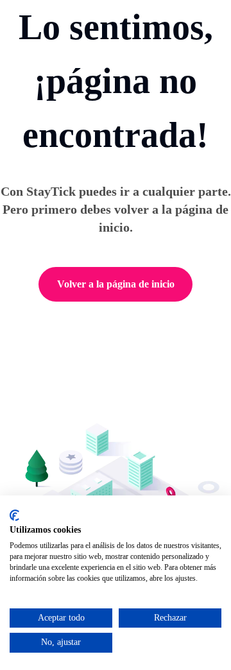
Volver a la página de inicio (116, 284)
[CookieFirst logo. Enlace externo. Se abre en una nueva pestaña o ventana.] (14, 515)
